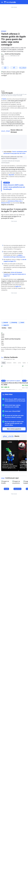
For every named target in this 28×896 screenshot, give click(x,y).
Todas (3, 362)
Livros (19, 362)
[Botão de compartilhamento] (5, 67)
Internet (3, 31)
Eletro (14, 362)
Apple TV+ (18, 286)
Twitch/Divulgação (7, 93)
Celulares (9, 362)
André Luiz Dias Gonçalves (12, 54)
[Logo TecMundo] (10, 2)
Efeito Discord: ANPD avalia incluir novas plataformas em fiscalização (14, 187)
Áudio (24, 362)
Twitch (4, 99)
